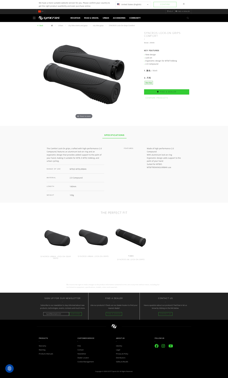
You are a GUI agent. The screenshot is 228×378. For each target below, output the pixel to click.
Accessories (119, 18)
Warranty (42, 346)
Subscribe (75, 314)
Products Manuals (46, 354)
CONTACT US (165, 314)
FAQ (79, 346)
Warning (42, 350)
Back (41, 25)
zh (42, 11)
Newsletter (81, 354)
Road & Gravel (91, 18)
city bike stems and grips (78, 25)
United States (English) (131, 4)
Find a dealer (167, 92)
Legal (118, 350)
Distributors (120, 358)
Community (135, 18)
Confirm (165, 4)
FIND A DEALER (114, 314)
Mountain (75, 18)
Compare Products (157, 98)
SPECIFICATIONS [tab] (114, 135)
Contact (80, 350)
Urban (106, 18)
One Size (149, 83)
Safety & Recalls (122, 361)
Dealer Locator (83, 358)
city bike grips (98, 25)
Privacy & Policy (122, 354)
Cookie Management (85, 361)
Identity (119, 346)
